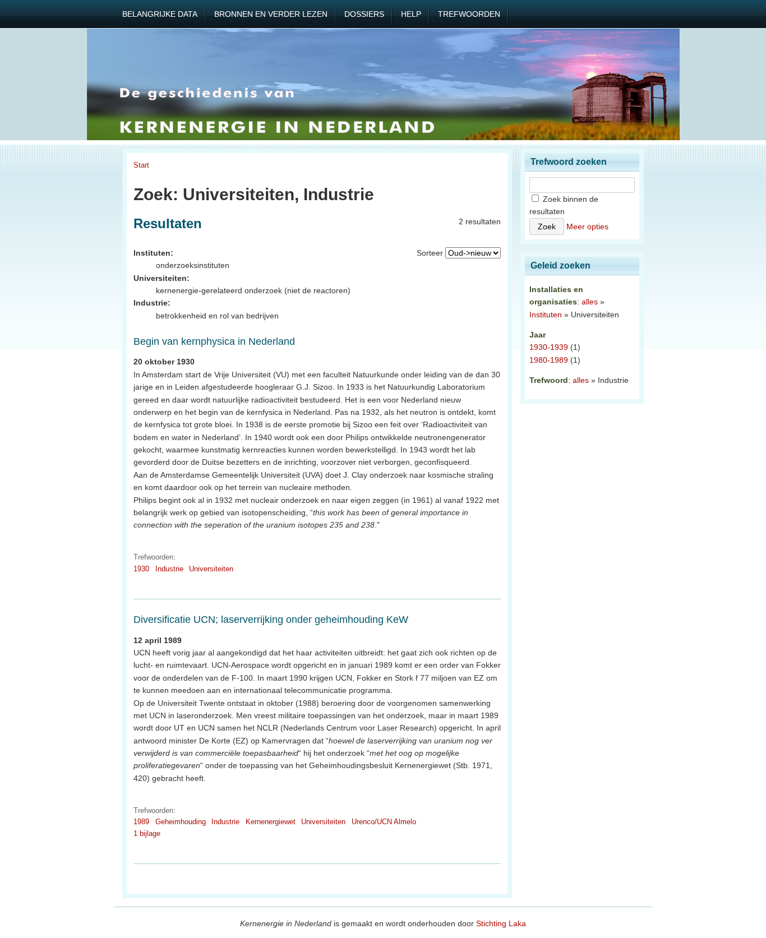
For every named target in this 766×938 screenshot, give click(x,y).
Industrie (169, 569)
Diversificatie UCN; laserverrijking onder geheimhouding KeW (270, 619)
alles (590, 301)
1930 (141, 569)
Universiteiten (211, 569)
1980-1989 (548, 359)
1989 (141, 821)
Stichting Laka (501, 923)
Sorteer (430, 252)
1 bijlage (146, 833)
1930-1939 (548, 347)
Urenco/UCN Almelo (384, 821)
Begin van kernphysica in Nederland (214, 341)
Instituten (545, 314)
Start (141, 165)
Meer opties (587, 226)
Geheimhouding (180, 821)
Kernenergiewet (271, 821)
